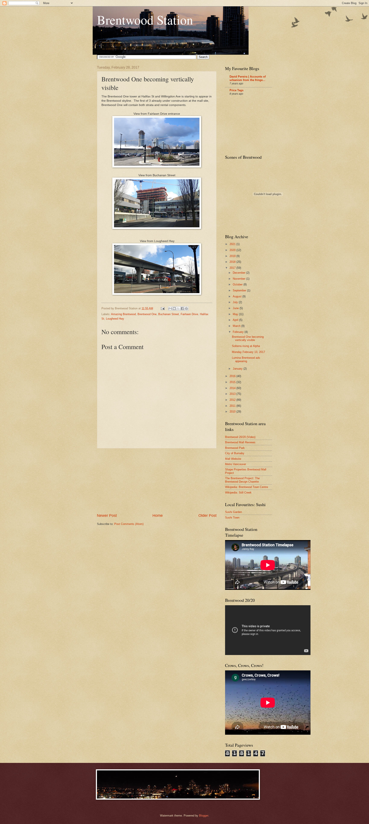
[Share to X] (178, 308)
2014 (233, 388)
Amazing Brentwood (123, 314)
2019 (233, 256)
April (236, 320)
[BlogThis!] (174, 308)
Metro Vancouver (235, 464)
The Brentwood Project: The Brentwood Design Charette (242, 480)
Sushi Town (232, 517)
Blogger (203, 815)
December (239, 272)
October (238, 284)
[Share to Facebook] (182, 308)
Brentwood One (147, 314)
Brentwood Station (145, 19)
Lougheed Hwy (115, 318)
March (237, 326)
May (236, 314)
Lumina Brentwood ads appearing (246, 359)
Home (157, 515)
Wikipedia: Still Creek (238, 492)
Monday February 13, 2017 (248, 352)
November (239, 278)
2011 (233, 405)
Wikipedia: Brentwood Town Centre (246, 487)
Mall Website (233, 458)
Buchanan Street (168, 314)
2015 (233, 382)
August (237, 296)
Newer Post (107, 515)
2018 (233, 261)
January (238, 368)
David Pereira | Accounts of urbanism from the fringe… (248, 78)
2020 (233, 250)
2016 (233, 376)
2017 (233, 267)
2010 (233, 411)
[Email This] (170, 308)
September (240, 290)
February (239, 331)
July (236, 302)
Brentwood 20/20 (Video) (240, 437)
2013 (233, 393)
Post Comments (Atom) (129, 524)
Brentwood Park (235, 447)
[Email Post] (162, 308)
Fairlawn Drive (189, 314)
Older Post (207, 515)
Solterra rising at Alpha (246, 346)
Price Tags (236, 90)
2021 (233, 244)
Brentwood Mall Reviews (240, 442)
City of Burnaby (234, 453)
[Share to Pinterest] (186, 308)
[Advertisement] (157, 480)
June (236, 308)
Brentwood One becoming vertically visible (248, 338)
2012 (233, 399)
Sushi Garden (233, 512)
